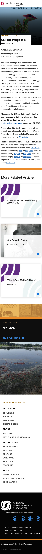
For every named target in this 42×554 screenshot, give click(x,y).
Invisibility (9, 420)
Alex (20, 150)
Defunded (8, 413)
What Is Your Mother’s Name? (21, 279)
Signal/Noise (10, 424)
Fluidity (7, 416)
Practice (8, 461)
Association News (13, 478)
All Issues (9, 408)
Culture (7, 454)
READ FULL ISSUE (11, 338)
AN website (23, 137)
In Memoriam (10, 482)
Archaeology (11, 446)
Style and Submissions (16, 437)
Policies (8, 433)
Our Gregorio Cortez (17, 240)
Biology (7, 450)
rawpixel (17, 153)
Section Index (11, 474)
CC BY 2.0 (35, 147)
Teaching (8, 465)
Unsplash (29, 150)
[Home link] (17, 506)
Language (8, 457)
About (6, 429)
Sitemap (5, 550)
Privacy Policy (15, 550)
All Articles (10, 442)
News (6, 470)
